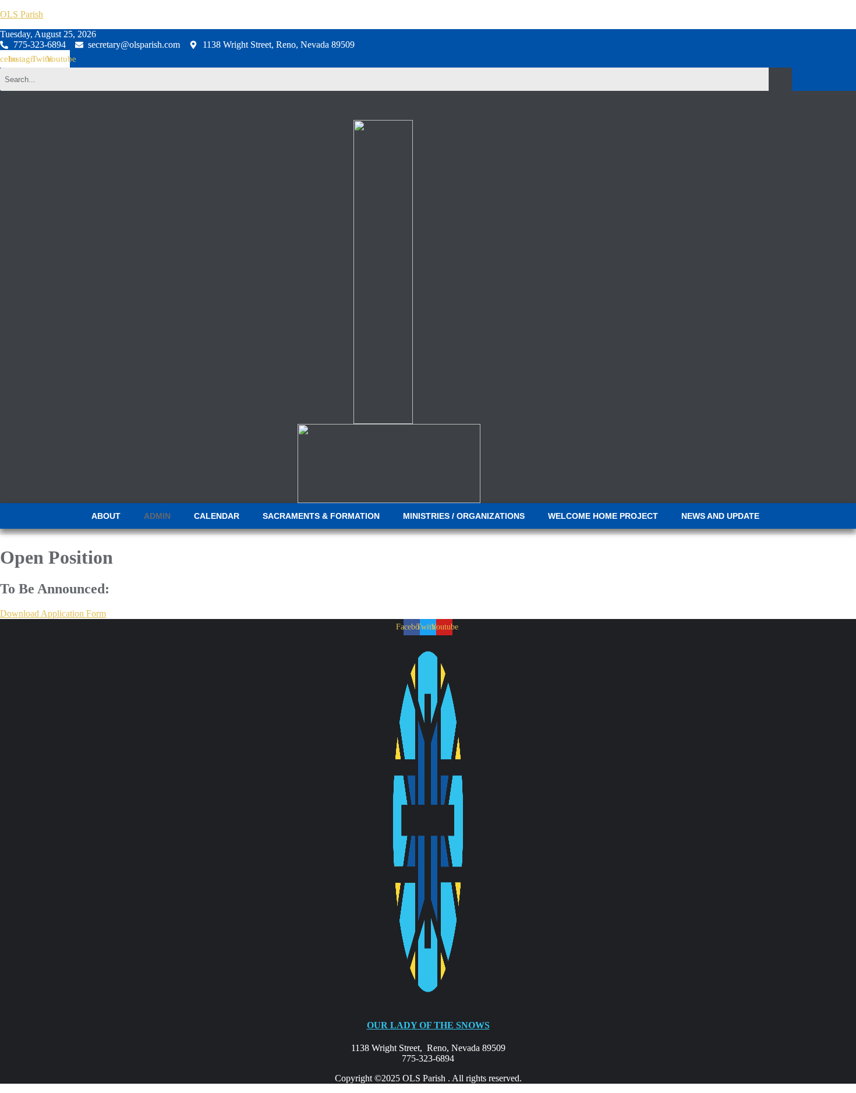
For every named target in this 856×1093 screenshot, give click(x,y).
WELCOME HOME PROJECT (603, 516)
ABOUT (106, 516)
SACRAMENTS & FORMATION (321, 516)
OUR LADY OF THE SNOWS (428, 1025)
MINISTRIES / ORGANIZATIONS (464, 516)
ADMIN (157, 516)
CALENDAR (216, 516)
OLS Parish (21, 14)
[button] (109, 516)
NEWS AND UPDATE (720, 516)
